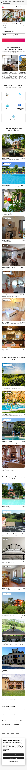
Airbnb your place (20, 6)
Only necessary (13, 758)
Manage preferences (13, 761)
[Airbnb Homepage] (3, 7)
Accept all (13, 754)
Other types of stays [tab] (6, 709)
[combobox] (13, 31)
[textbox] (7, 36)
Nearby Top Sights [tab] (16, 709)
